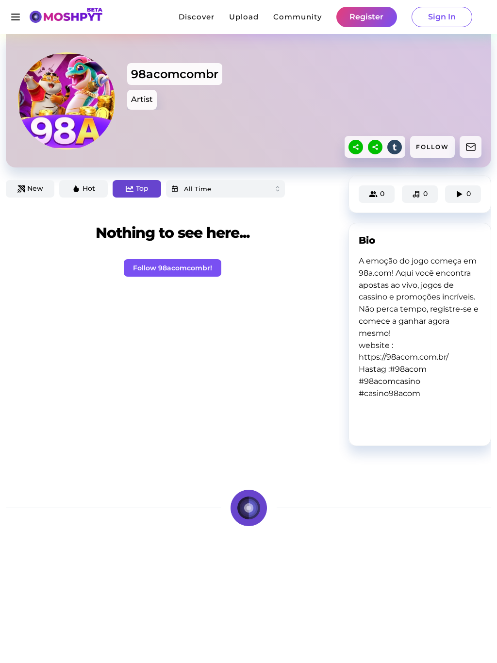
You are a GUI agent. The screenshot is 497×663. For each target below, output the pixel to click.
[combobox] (225, 189)
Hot (89, 188)
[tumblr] (394, 147)
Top (142, 188)
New (35, 188)
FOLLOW (432, 146)
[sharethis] (355, 147)
